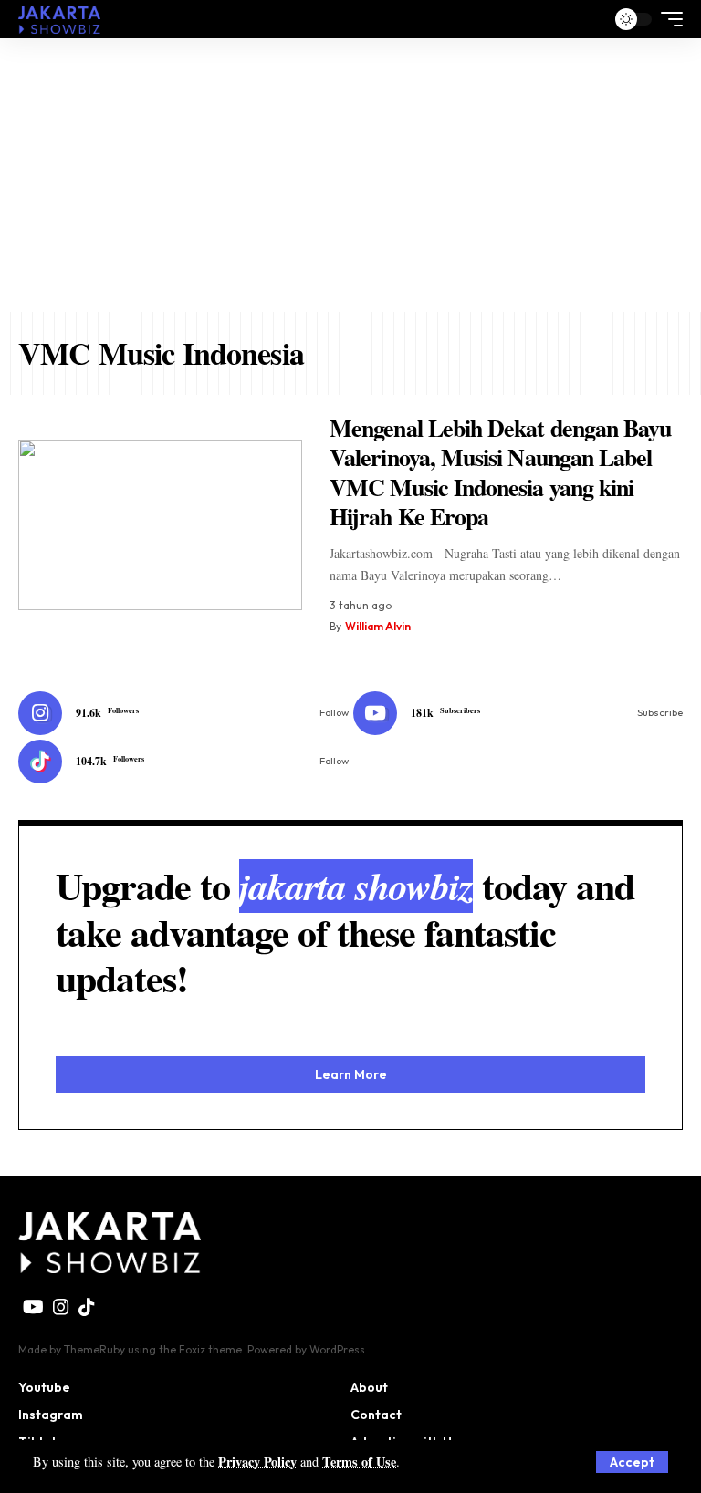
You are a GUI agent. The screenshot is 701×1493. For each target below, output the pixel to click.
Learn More (351, 1074)
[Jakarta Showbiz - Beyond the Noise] (59, 19)
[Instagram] (183, 713)
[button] (632, 1462)
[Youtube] (518, 713)
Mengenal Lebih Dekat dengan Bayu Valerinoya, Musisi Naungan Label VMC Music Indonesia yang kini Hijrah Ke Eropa (500, 472)
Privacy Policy (257, 1461)
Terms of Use (359, 1461)
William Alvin (378, 626)
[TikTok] (86, 1306)
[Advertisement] (350, 175)
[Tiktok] (183, 761)
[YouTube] (33, 1306)
